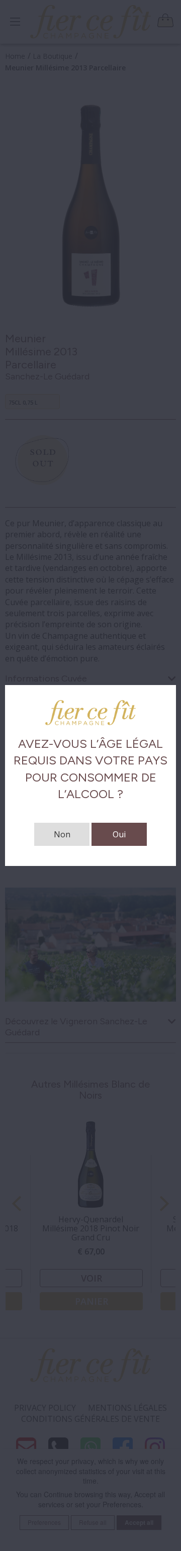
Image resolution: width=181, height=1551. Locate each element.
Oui (119, 834)
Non (62, 834)
